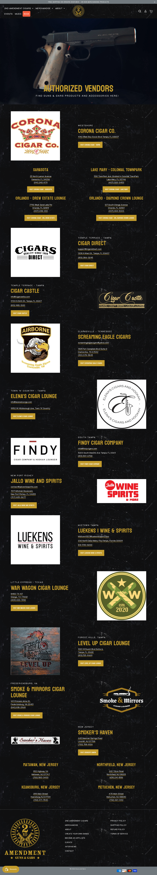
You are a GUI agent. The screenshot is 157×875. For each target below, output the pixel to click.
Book (26, 13)
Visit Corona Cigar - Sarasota (41, 189)
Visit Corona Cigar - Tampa (90, 145)
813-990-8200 (85, 545)
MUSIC (18, 13)
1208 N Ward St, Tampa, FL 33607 (93, 253)
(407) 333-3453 (116, 182)
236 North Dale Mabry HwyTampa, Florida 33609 (100, 540)
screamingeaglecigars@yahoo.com (93, 342)
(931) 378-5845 (85, 355)
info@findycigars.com (87, 448)
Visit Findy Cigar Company (89, 464)
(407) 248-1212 (41, 211)
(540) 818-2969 (18, 707)
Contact (69, 851)
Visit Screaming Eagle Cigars (91, 363)
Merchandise (43, 8)
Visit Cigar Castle (20, 313)
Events (8, 13)
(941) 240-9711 (40, 182)
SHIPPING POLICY (118, 825)
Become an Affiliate (75, 838)
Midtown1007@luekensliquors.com (93, 536)
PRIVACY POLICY (118, 820)
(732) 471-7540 (40, 800)
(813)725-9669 (85, 655)
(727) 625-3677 (18, 497)
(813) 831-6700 (85, 456)
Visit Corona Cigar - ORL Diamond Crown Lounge (116, 218)
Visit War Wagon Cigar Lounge (24, 608)
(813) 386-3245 (85, 257)
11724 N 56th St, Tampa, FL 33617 (26, 301)
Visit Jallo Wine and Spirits (23, 505)
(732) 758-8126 (85, 744)
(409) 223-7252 (18, 600)
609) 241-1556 (116, 777)
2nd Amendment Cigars (18, 8)
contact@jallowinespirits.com (24, 486)
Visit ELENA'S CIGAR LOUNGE (23, 416)
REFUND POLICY (117, 829)
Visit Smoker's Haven (88, 752)
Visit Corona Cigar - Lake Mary (116, 189)
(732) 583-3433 (41, 777)
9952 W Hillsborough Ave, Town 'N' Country (30, 408)
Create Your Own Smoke (77, 833)
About (59, 8)
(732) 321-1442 (116, 800)
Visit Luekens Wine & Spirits (91, 553)
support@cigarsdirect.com (89, 249)
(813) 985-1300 (18, 305)
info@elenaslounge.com (21, 402)
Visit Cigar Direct (87, 265)
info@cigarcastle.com (20, 296)
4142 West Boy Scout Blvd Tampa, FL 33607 (98, 136)
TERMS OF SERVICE (119, 833)
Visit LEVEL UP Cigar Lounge (90, 663)
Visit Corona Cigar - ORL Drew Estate (41, 218)
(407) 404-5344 (116, 211)
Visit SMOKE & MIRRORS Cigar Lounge (26, 715)
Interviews (70, 846)
